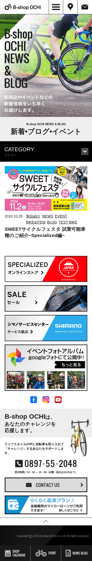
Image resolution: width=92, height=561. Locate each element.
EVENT (61, 216)
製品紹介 (33, 216)
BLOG (52, 222)
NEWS (47, 216)
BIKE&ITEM (35, 222)
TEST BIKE (68, 222)
